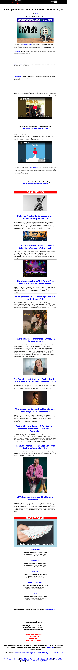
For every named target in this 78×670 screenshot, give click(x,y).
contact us (50, 647)
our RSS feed (58, 653)
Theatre (33, 659)
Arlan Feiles (17, 92)
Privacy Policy (41, 661)
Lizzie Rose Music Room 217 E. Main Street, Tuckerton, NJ (35, 576)
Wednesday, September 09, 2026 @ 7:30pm (35, 585)
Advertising (41, 659)
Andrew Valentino (18, 64)
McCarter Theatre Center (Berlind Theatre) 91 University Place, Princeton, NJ (35, 554)
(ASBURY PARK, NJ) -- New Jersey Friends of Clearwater (30, 251)
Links (23, 661)
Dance (16, 659)
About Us (49, 659)
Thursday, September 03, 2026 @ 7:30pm (35, 552)
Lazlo (36, 13)
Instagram (31, 653)
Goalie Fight (17, 51)
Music (26, 659)
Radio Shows (30, 661)
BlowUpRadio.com (34, 167)
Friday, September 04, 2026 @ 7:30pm (35, 563)
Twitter (24, 653)
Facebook (17, 653)
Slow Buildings (17, 76)
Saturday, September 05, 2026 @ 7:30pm (35, 574)
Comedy (10, 659)
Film (21, 659)
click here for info (49, 609)
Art (5, 659)
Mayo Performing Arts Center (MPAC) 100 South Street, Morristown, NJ (35, 587)
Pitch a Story (58, 659)
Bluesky (45, 653)
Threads (39, 653)
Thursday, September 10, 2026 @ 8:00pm (35, 596)
